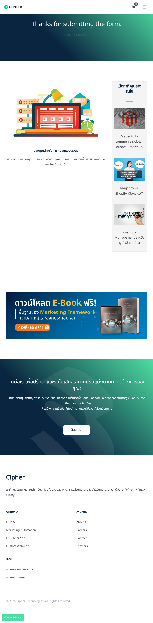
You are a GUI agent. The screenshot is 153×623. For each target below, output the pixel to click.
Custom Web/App (17, 546)
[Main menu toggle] (145, 7)
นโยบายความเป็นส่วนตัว (19, 569)
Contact (81, 538)
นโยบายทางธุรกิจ (15, 577)
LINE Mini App (15, 538)
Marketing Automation (21, 530)
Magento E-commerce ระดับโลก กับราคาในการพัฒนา (129, 141)
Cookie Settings (12, 617)
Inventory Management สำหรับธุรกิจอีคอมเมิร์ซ (129, 237)
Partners (82, 546)
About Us (82, 522)
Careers (81, 530)
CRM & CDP (13, 522)
